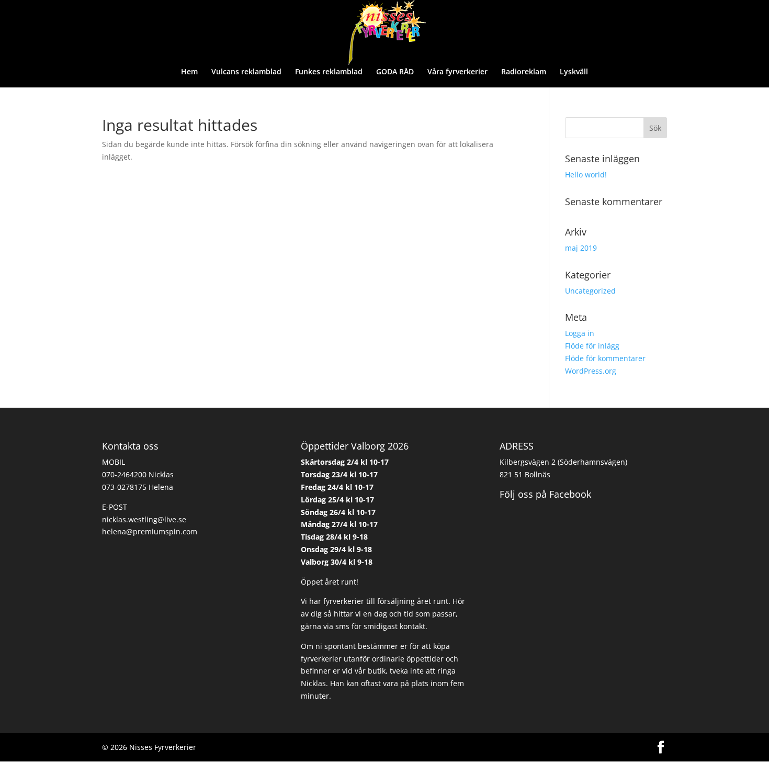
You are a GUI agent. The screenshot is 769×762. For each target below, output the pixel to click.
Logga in (579, 333)
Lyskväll (574, 72)
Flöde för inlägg (592, 346)
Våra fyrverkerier (457, 72)
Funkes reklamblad (329, 72)
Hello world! (586, 175)
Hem (189, 72)
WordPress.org (590, 371)
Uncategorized (590, 291)
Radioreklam (523, 72)
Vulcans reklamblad (246, 72)
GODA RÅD (395, 72)
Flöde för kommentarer (605, 358)
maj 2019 (581, 248)
